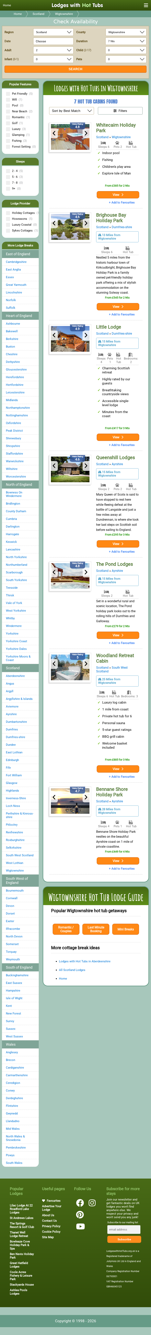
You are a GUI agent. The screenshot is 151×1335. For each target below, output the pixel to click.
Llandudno (12, 1121)
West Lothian (14, 863)
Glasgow (11, 783)
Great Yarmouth (16, 285)
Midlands (12, 400)
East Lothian (14, 752)
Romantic (21, 117)
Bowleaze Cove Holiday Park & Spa (20, 1245)
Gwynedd (12, 1113)
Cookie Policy (51, 1231)
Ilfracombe (13, 929)
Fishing (19, 141)
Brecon (10, 1060)
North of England (19, 484)
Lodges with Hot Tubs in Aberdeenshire (84, 961)
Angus (10, 683)
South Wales (14, 1163)
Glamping (21, 135)
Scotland (38, 14)
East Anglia (13, 269)
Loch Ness (13, 806)
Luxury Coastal (24, 224)
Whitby (10, 618)
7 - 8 (17, 182)
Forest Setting (24, 146)
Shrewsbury (13, 438)
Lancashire (13, 549)
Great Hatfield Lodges (19, 1264)
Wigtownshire (64, 14)
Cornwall (11, 898)
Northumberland (16, 565)
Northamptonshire (18, 408)
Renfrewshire (14, 832)
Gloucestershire (16, 369)
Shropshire (13, 446)
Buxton (10, 346)
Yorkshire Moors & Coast (18, 658)
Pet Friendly (22, 93)
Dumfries (12, 729)
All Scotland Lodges (72, 970)
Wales (11, 1044)
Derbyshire (13, 362)
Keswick (11, 542)
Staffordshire (14, 453)
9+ (16, 188)
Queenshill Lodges (115, 457)
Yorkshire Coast (16, 641)
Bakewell (12, 331)
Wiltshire (11, 469)
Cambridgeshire (16, 262)
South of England (19, 967)
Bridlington (13, 503)
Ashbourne (13, 323)
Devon (10, 906)
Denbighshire (14, 1098)
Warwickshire (15, 461)
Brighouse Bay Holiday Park (111, 217)
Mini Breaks (126, 929)
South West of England (17, 880)
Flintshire (12, 1106)
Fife (8, 767)
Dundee (11, 745)
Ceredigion (13, 1083)
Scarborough (14, 572)
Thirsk (10, 595)
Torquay (11, 952)
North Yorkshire (16, 557)
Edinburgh (12, 760)
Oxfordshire (13, 423)
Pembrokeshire (16, 1147)
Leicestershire (15, 392)
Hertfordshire (14, 385)
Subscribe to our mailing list (122, 1222)
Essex (10, 277)
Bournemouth (15, 890)
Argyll (9, 691)
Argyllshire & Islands (19, 699)
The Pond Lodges (114, 564)
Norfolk (11, 300)
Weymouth (13, 959)
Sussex (10, 1029)
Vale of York (14, 603)
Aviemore (12, 706)
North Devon (14, 936)
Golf (17, 123)
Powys (10, 1155)
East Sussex (14, 983)
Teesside (12, 587)
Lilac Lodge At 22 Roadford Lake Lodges (21, 1209)
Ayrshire (11, 714)
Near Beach (22, 111)
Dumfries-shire (15, 737)
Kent (9, 1006)
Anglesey (12, 1052)
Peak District (14, 430)
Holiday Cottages (24, 213)
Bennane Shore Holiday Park (112, 791)
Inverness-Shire (16, 798)
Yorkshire (12, 633)
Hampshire (13, 990)
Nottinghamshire (17, 415)
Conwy (10, 1090)
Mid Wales (13, 1129)
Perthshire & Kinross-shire (19, 815)
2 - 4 (17, 171)
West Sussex (14, 1036)
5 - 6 (17, 177)
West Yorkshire (16, 610)
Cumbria (11, 519)
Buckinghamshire (17, 975)
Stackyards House (22, 1284)
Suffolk (10, 308)
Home (7, 5)
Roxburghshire (15, 840)
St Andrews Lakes (21, 1218)
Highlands (12, 790)
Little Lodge (108, 327)
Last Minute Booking (96, 929)
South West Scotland (19, 855)
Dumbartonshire (16, 722)
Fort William (14, 775)
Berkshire (12, 339)
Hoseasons (22, 219)
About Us (48, 1215)
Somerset (12, 944)
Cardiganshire (15, 1067)
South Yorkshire (16, 580)
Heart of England (19, 316)
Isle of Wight (14, 998)
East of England (18, 254)
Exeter (10, 921)
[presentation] (54, 133)
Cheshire (11, 354)
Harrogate (12, 534)
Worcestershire (16, 476)
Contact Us (49, 1220)
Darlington (12, 526)
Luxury (19, 129)
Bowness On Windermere (14, 494)
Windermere (14, 626)
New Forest (13, 1013)
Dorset (10, 913)
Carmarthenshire (17, 1075)
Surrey (10, 1021)
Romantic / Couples (66, 929)
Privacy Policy (51, 1226)
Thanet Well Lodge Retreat (19, 1234)
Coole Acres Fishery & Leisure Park (21, 1275)
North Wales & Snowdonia (15, 1138)
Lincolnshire (14, 292)
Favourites (53, 1200)
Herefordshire (15, 377)
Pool (17, 105)
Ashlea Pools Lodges (18, 1291)
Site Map (48, 1237)
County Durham (16, 511)
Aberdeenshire (15, 676)
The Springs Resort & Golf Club (22, 1225)
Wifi (17, 99)
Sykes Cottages (24, 230)
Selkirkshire (13, 847)
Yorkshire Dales (16, 649)
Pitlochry (11, 824)
